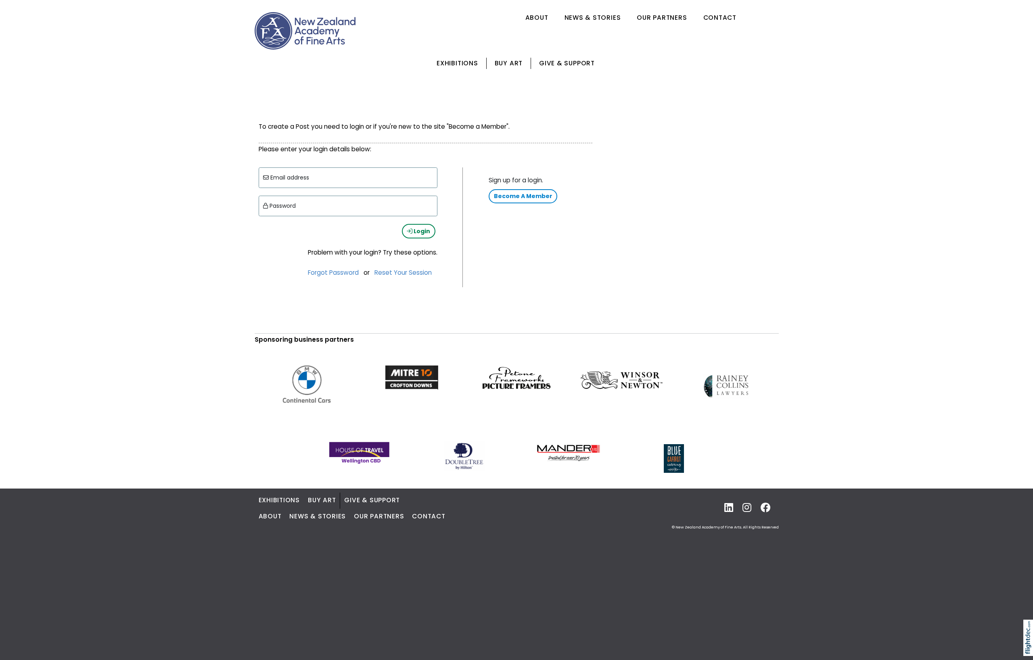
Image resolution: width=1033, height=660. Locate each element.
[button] (1030, 648)
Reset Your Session (403, 272)
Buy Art (509, 63)
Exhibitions (457, 63)
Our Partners (662, 17)
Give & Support (567, 63)
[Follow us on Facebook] (766, 508)
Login (421, 231)
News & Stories (593, 17)
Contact (719, 17)
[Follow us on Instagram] (746, 508)
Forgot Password (333, 272)
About (536, 17)
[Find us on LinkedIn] (728, 508)
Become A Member (523, 196)
